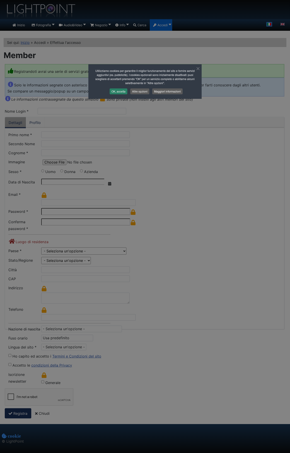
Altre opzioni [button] (139, 91)
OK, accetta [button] (118, 91)
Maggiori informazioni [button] (167, 91)
